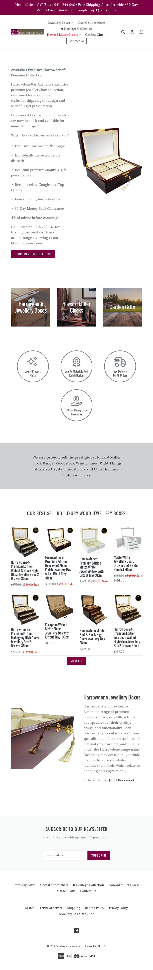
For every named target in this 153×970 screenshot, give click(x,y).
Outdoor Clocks (76, 475)
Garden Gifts (96, 34)
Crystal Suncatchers (91, 23)
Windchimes (87, 463)
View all (76, 661)
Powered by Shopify (95, 946)
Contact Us (76, 41)
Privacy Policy (118, 908)
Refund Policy (94, 908)
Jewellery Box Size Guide (76, 914)
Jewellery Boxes (61, 23)
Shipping (73, 908)
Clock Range (42, 463)
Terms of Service (51, 908)
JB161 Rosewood (121, 780)
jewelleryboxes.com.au (68, 946)
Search (30, 908)
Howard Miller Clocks (64, 34)
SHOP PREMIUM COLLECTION (33, 254)
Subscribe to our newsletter (77, 829)
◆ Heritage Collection (76, 28)
